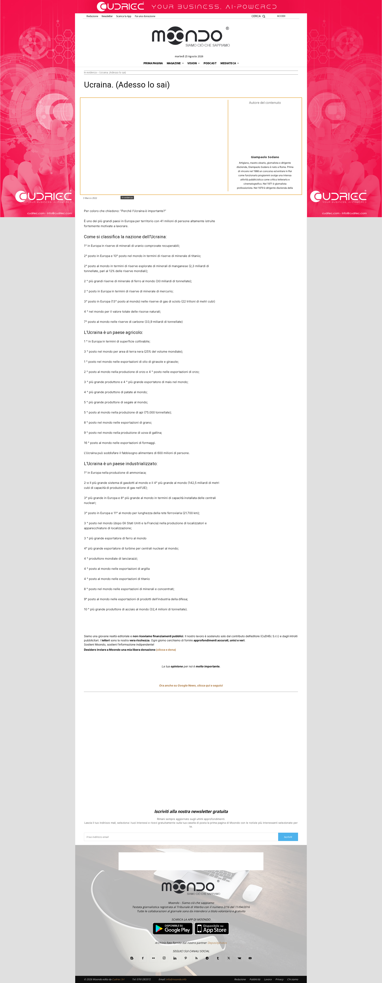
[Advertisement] (191, 751)
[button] (258, 16)
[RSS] (196, 958)
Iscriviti (288, 836)
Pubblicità (254, 979)
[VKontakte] (239, 958)
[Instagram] (164, 958)
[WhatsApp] (145, 624)
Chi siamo (292, 979)
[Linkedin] (154, 624)
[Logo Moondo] (191, 37)
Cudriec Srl (117, 979)
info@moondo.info (176, 979)
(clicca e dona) (166, 649)
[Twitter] (122, 624)
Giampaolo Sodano (265, 157)
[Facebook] (113, 624)
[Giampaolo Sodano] (265, 129)
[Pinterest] (186, 958)
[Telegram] (164, 624)
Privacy (279, 979)
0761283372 (144, 979)
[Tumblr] (182, 624)
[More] (191, 624)
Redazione (240, 979)
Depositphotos (217, 943)
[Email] (173, 624)
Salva (135, 624)
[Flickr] (153, 958)
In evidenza (90, 72)
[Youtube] (250, 958)
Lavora (268, 979)
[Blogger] (132, 958)
